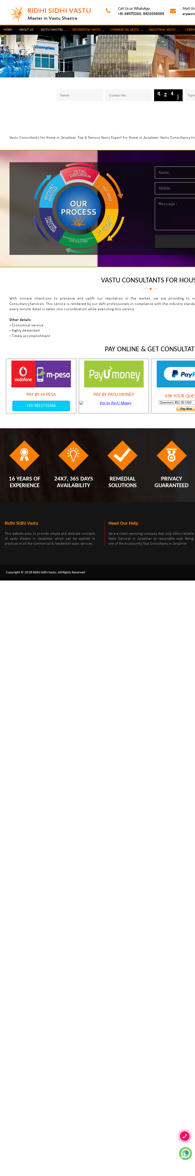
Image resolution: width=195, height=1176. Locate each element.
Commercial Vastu (124, 30)
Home (8, 30)
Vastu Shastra (52, 30)
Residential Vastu (87, 30)
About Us (26, 30)
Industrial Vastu (162, 30)
